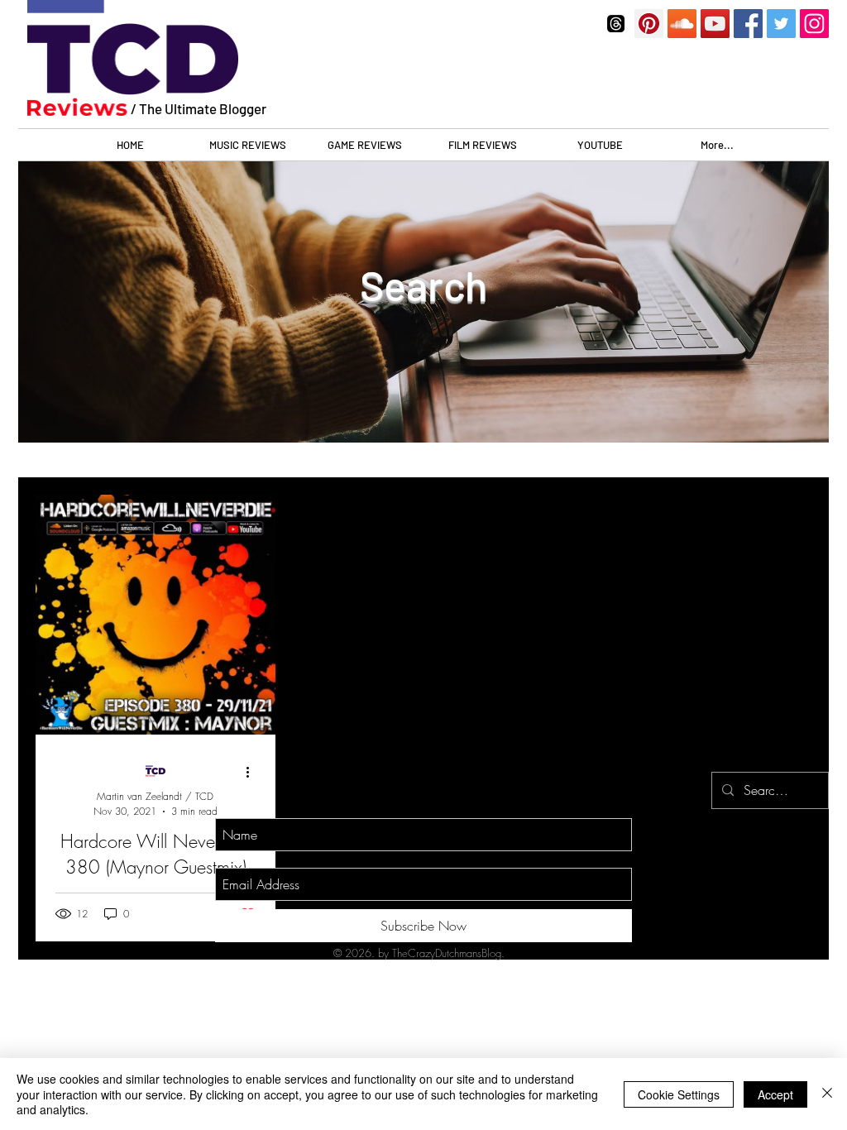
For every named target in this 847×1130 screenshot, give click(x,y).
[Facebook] (748, 23)
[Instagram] (814, 23)
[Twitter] (781, 23)
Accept (775, 1094)
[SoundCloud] (682, 23)
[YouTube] (715, 23)
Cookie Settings (679, 1094)
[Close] (827, 1094)
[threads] (615, 23)
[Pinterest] (648, 23)
